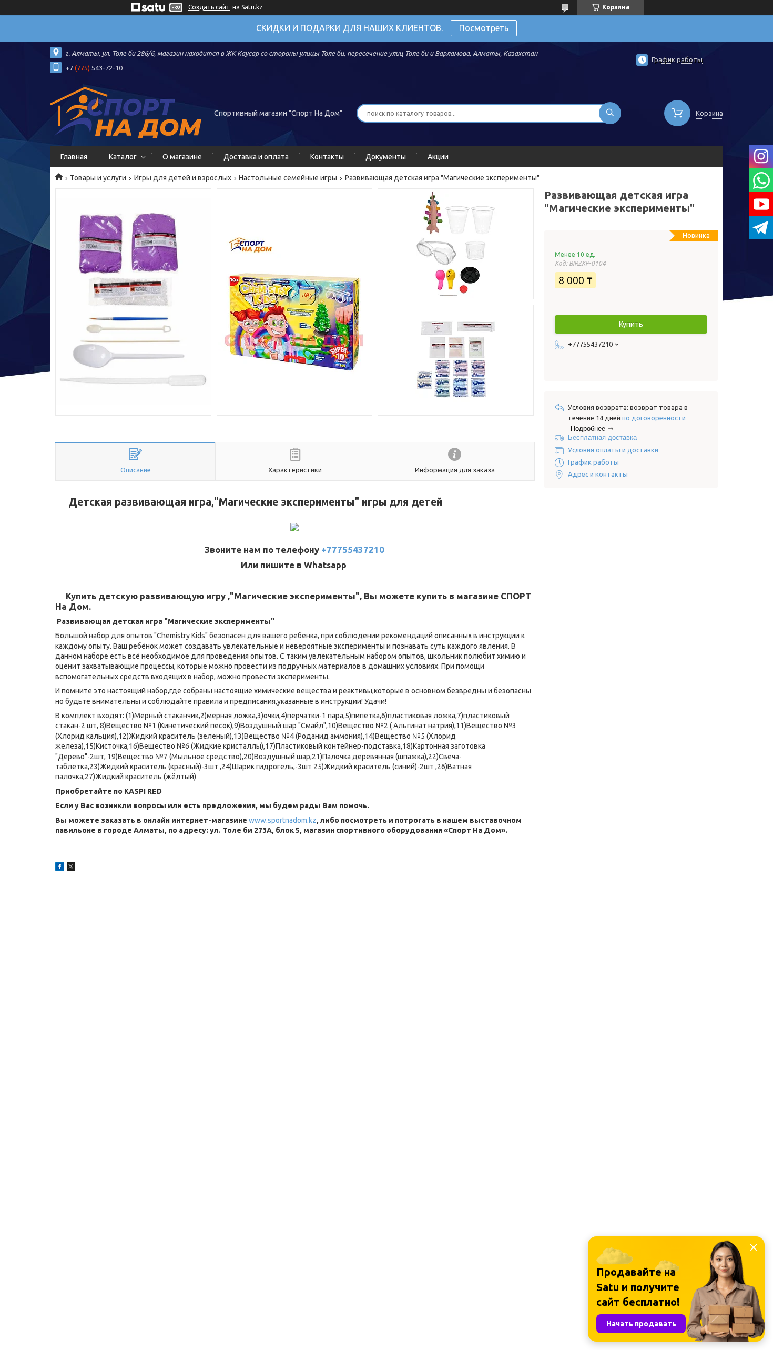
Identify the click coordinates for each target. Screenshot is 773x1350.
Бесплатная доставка (602, 437)
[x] (71, 868)
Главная (73, 156)
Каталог (123, 156)
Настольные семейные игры (288, 178)
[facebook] (59, 868)
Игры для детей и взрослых (182, 178)
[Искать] (610, 113)
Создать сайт (209, 7)
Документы (385, 156)
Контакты (327, 156)
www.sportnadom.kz (283, 820)
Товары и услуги (98, 178)
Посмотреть (483, 28)
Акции (438, 156)
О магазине (182, 156)
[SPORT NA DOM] (125, 112)
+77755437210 (352, 550)
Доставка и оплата (256, 156)
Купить (631, 324)
